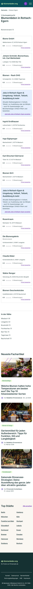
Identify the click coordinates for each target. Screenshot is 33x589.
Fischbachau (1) (6, 328)
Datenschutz (15, 575)
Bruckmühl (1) (6, 325)
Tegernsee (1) (5, 335)
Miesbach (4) (5, 318)
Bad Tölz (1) (5, 332)
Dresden (19, 534)
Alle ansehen (27, 506)
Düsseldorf (5, 526)
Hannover (4, 539)
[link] (16, 43)
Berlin (3, 512)
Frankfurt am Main (7, 521)
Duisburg (4, 543)
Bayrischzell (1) (6, 338)
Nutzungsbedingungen (11, 578)
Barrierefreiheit (24, 575)
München (4, 517)
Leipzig (19, 526)
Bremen (4, 534)
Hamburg (19, 512)
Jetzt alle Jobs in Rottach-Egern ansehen (17, 114)
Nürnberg (19, 539)
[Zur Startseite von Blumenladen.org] (9, 3)
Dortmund (4, 530)
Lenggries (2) (5, 322)
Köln (18, 517)
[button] (25, 3)
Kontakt (7, 575)
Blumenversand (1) (7, 30)
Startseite (4, 10)
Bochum (19, 543)
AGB (21, 578)
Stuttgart (19, 521)
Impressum (27, 578)
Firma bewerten (25, 47)
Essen (18, 530)
